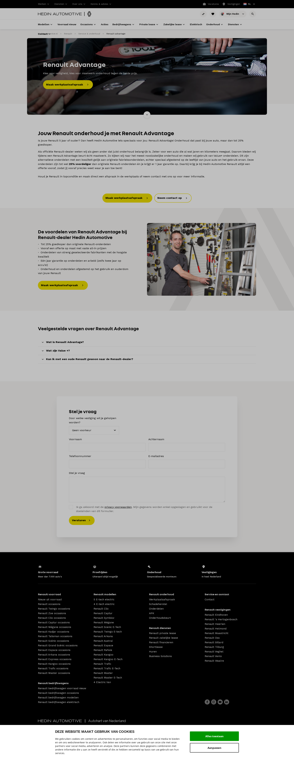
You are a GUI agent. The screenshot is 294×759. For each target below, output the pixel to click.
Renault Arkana (103, 636)
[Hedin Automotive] (60, 14)
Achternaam (156, 439)
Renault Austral (103, 640)
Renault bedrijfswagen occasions (58, 692)
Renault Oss (212, 637)
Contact (209, 599)
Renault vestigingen (218, 609)
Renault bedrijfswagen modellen (58, 697)
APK (151, 613)
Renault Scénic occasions (53, 640)
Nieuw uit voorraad (50, 599)
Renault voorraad (49, 594)
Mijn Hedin (233, 13)
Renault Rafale (103, 650)
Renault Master (103, 673)
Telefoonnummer (80, 456)
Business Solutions (160, 656)
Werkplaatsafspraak (162, 599)
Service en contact (217, 594)
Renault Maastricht (216, 633)
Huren (153, 651)
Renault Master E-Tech (108, 677)
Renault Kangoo (103, 654)
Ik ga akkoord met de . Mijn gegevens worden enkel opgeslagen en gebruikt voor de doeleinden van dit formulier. (144, 509)
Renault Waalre (214, 660)
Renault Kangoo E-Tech (108, 659)
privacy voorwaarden (118, 507)
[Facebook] (207, 702)
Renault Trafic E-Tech (107, 668)
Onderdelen (156, 608)
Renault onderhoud (161, 594)
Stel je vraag (77, 473)
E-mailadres (156, 456)
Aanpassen (214, 747)
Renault (68, 34)
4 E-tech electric (104, 604)
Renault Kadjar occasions (53, 631)
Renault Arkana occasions (54, 654)
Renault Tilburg (214, 647)
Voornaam (75, 439)
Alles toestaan (214, 736)
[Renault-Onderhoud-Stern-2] (201, 259)
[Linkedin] (226, 702)
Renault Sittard (214, 642)
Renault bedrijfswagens (53, 683)
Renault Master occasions (54, 673)
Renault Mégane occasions (54, 627)
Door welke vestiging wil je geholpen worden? (92, 420)
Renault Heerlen (215, 624)
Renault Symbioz (104, 617)
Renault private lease (162, 633)
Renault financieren (161, 642)
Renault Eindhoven (216, 614)
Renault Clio (101, 608)
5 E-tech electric (104, 599)
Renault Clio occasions (52, 617)
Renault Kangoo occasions (54, 663)
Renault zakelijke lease (163, 637)
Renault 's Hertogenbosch (221, 619)
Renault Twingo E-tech (108, 631)
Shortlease (156, 647)
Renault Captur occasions (54, 622)
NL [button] (247, 4)
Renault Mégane (104, 622)
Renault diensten (160, 628)
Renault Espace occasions (54, 650)
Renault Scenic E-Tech (107, 627)
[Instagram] (213, 702)
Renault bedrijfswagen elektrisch (58, 702)
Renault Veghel (214, 651)
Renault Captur (103, 613)
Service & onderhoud (89, 34)
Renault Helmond (215, 628)
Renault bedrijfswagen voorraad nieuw (62, 688)
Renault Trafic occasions (53, 668)
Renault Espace (103, 645)
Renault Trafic (102, 663)
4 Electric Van (102, 682)
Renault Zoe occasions (52, 613)
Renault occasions (49, 604)
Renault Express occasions (54, 659)
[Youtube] (220, 702)
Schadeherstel (158, 604)
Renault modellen (105, 594)
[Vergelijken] (203, 14)
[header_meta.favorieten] (213, 14)
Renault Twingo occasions (54, 608)
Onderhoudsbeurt (160, 617)
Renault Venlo (213, 656)
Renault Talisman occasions (55, 636)
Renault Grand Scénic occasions (58, 645)
